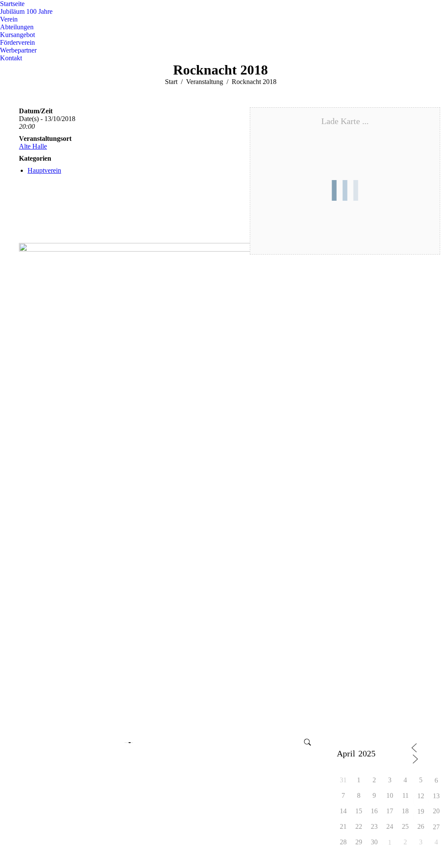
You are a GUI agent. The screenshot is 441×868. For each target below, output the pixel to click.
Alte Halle (33, 146)
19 (420, 812)
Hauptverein (44, 170)
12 (420, 796)
